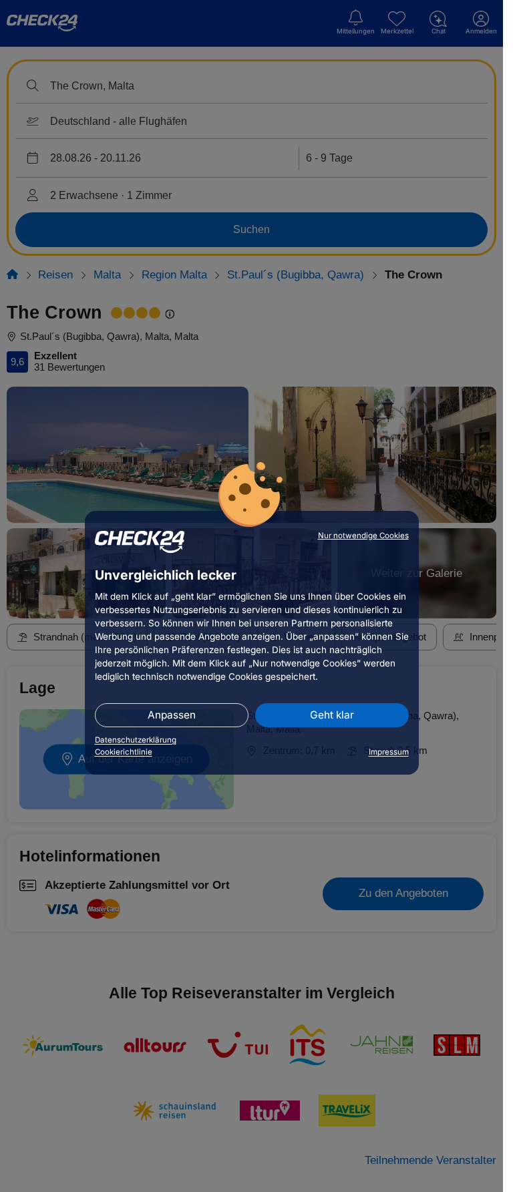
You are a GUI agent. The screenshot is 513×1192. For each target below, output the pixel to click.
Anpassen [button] (172, 715)
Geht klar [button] (332, 715)
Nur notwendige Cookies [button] (363, 535)
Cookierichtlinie (123, 752)
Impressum (389, 752)
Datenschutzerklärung (135, 740)
